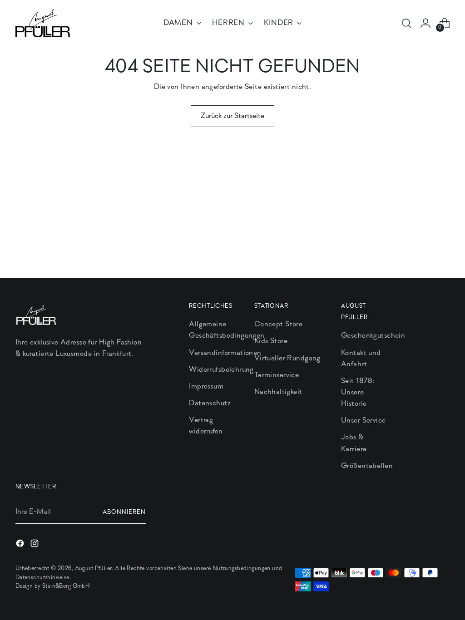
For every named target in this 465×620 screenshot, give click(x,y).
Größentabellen (367, 466)
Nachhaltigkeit (278, 392)
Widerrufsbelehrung (221, 370)
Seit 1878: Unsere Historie (358, 392)
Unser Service (363, 420)
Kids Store (270, 341)
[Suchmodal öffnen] (406, 23)
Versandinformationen (225, 353)
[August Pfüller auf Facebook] (20, 545)
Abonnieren (124, 512)
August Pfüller (93, 568)
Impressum (206, 386)
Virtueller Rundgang (287, 358)
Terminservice (276, 375)
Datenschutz (210, 403)
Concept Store (278, 324)
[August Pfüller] (42, 23)
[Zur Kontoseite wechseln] (425, 23)
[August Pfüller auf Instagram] (35, 545)
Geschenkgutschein (373, 336)
